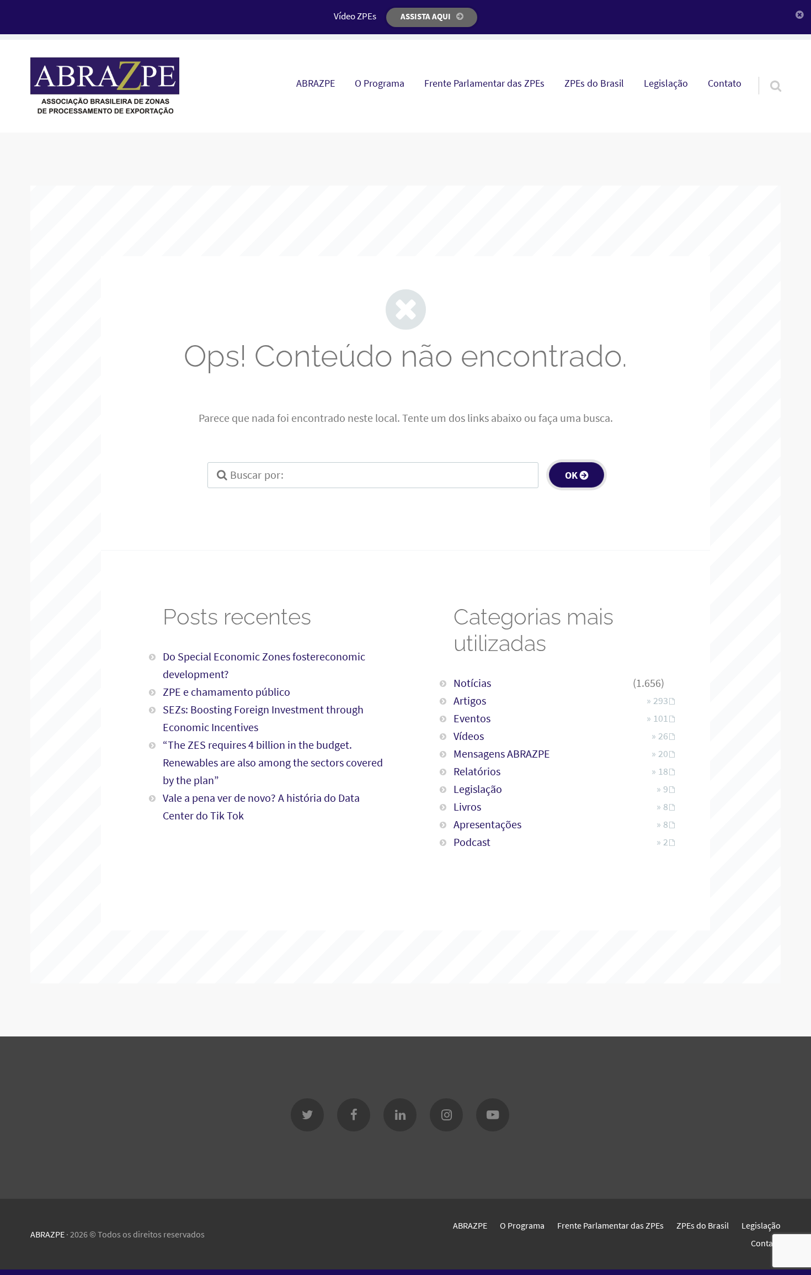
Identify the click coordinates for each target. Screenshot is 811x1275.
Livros (467, 806)
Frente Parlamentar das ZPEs (484, 83)
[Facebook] (353, 1114)
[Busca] (765, 72)
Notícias (472, 683)
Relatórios (476, 771)
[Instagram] (446, 1114)
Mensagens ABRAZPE (501, 753)
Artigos (469, 700)
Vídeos (468, 736)
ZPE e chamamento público (226, 692)
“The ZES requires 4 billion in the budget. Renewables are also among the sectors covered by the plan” (273, 762)
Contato (724, 83)
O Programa (379, 83)
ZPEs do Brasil (594, 83)
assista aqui (426, 16)
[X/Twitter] (307, 1114)
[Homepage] (104, 86)
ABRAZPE (315, 83)
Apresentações (487, 824)
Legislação (666, 83)
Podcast (471, 842)
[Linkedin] (400, 1114)
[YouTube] (492, 1114)
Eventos (471, 718)
